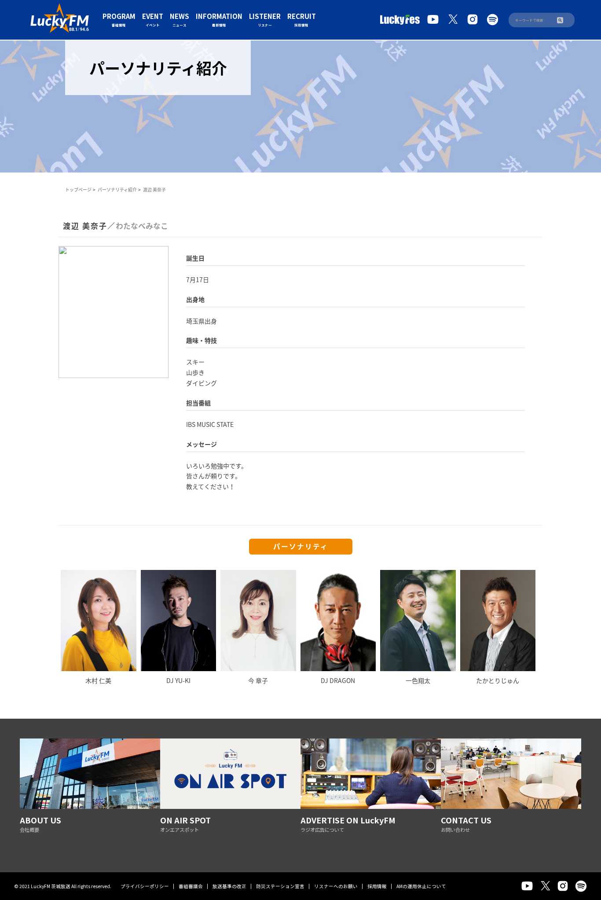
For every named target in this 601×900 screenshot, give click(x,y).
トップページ (78, 189)
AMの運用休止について (421, 886)
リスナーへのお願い (336, 886)
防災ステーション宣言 (280, 886)
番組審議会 (191, 886)
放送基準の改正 (229, 886)
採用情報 (377, 886)
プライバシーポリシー (145, 886)
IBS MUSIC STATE (210, 424)
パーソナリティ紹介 (117, 189)
